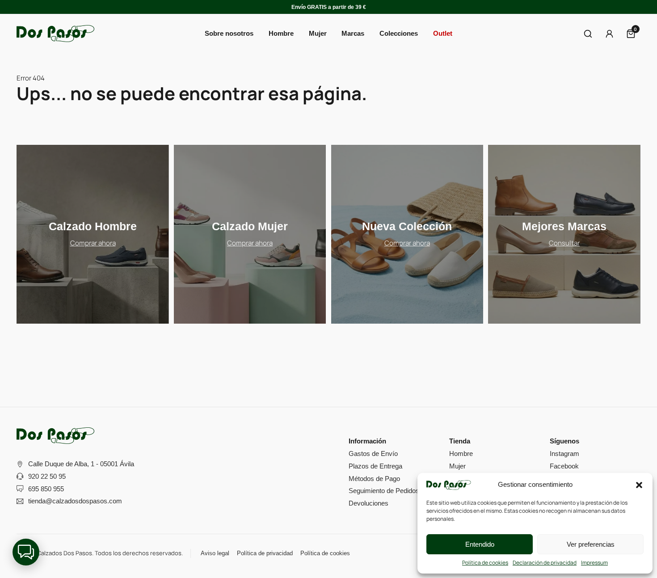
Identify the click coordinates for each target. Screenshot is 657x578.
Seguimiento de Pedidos (384, 490)
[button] (639, 485)
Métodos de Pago (374, 478)
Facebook (564, 466)
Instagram (564, 453)
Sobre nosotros (229, 33)
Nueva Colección (407, 226)
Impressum (594, 562)
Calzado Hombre (93, 226)
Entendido (479, 544)
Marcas (352, 33)
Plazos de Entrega (375, 466)
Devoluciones (368, 503)
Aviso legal (215, 553)
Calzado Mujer (250, 226)
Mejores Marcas (564, 226)
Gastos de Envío (373, 453)
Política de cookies (485, 562)
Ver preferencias (591, 544)
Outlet (442, 33)
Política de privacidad (265, 553)
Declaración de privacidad (545, 562)
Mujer (457, 466)
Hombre (461, 453)
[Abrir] (588, 33)
